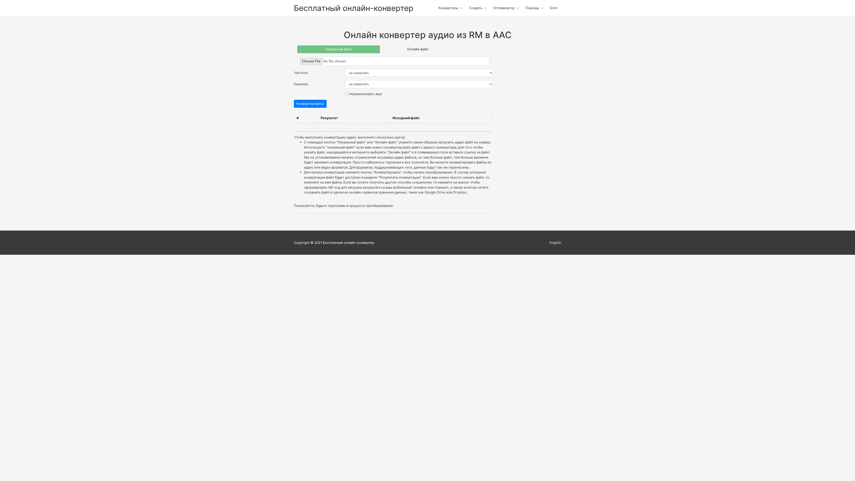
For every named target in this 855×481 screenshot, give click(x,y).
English (555, 242)
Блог (554, 8)
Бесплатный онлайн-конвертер (353, 8)
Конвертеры (448, 8)
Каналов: (301, 84)
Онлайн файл (417, 49)
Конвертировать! (310, 104)
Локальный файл (338, 49)
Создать (475, 8)
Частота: (301, 73)
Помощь (532, 8)
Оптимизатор (504, 8)
